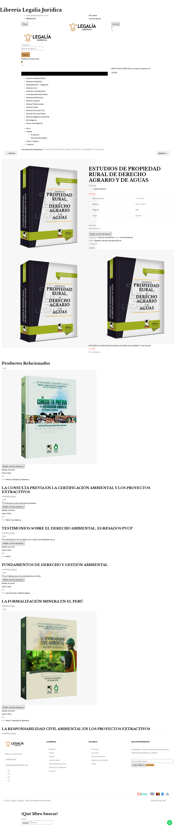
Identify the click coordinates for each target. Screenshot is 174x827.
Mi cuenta (93, 15)
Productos (35, 134)
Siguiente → (163, 153)
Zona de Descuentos (39, 138)
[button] (132, 29)
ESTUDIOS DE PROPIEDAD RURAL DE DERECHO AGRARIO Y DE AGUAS (120, 345)
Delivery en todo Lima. (30, 59)
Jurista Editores (100, 189)
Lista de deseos (95, 18)
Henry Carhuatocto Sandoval (17, 479)
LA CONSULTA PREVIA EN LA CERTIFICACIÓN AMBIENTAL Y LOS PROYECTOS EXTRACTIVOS (76, 490)
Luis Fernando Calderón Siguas (18, 593)
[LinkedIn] (92, 248)
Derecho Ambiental (34, 149)
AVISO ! (114, 68)
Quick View (6, 473)
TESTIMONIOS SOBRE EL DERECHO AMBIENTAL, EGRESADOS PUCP (67, 528)
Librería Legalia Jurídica (31, 10)
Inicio (23, 149)
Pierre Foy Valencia (13, 520)
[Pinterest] (93, 248)
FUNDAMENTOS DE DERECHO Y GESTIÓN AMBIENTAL (55, 565)
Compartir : (93, 244)
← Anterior (10, 153)
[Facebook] (89, 248)
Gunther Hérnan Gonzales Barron (107, 240)
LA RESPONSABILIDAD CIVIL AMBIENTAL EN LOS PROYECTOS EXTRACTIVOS (76, 729)
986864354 (31, 18)
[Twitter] (91, 248)
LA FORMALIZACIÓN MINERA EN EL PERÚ (42, 601)
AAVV (8, 556)
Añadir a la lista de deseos (100, 234)
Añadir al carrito (8, 470)
